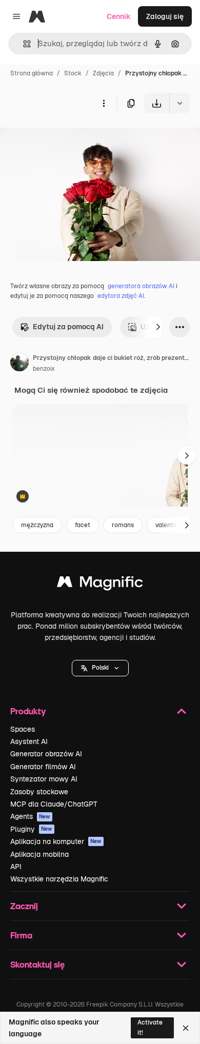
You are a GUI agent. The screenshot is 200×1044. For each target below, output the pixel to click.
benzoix (44, 369)
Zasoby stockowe (39, 791)
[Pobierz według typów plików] (179, 103)
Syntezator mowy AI (43, 779)
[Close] (185, 1028)
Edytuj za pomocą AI (68, 326)
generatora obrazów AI (141, 286)
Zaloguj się (165, 16)
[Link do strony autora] (19, 363)
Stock (73, 73)
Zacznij (24, 905)
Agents (30, 816)
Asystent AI (29, 741)
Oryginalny (70, 137)
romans (123, 525)
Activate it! (150, 1027)
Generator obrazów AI (46, 753)
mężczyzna (37, 525)
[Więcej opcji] (103, 103)
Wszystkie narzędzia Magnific (59, 879)
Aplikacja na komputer (56, 841)
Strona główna (31, 73)
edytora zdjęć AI (120, 296)
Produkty (28, 711)
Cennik (119, 16)
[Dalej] (158, 327)
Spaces (22, 729)
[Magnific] (100, 584)
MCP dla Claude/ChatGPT (53, 804)
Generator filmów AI (43, 766)
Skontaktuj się (37, 964)
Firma (21, 935)
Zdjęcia (103, 73)
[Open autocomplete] (23, 44)
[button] (100, 668)
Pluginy (31, 829)
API (16, 866)
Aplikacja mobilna (39, 854)
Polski (100, 668)
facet (82, 525)
